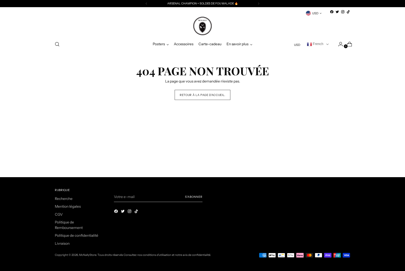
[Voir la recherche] (57, 44)
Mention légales (68, 206)
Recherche (64, 199)
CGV (59, 214)
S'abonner (193, 196)
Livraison (62, 243)
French (317, 44)
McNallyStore (87, 254)
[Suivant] (258, 3)
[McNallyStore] (202, 25)
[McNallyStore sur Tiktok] (348, 12)
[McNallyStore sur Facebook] (332, 12)
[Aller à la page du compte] (339, 44)
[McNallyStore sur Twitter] (337, 12)
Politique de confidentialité (76, 235)
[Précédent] (146, 3)
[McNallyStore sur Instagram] (343, 12)
